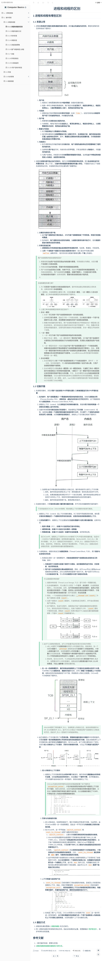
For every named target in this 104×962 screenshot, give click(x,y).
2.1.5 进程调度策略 (13, 45)
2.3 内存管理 (9, 76)
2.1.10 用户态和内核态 (14, 67)
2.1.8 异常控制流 (12, 58)
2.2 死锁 (8, 72)
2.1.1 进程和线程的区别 (15, 26)
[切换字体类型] (48, 2)
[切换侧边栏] (33, 2)
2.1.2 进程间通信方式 (14, 31)
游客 (98, 3)
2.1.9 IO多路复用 (12, 63)
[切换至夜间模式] (52, 2)
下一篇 (75, 956)
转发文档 (77, 951)
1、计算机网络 (8, 13)
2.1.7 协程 (10, 54)
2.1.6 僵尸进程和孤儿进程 (15, 49)
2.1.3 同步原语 (12, 36)
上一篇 (56, 956)
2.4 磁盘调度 (9, 81)
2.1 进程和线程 (10, 22)
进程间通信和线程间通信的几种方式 (49, 946)
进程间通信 (55, 926)
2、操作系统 (7, 17)
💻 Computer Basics (14, 7)
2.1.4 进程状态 (12, 40)
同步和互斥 (93, 929)
